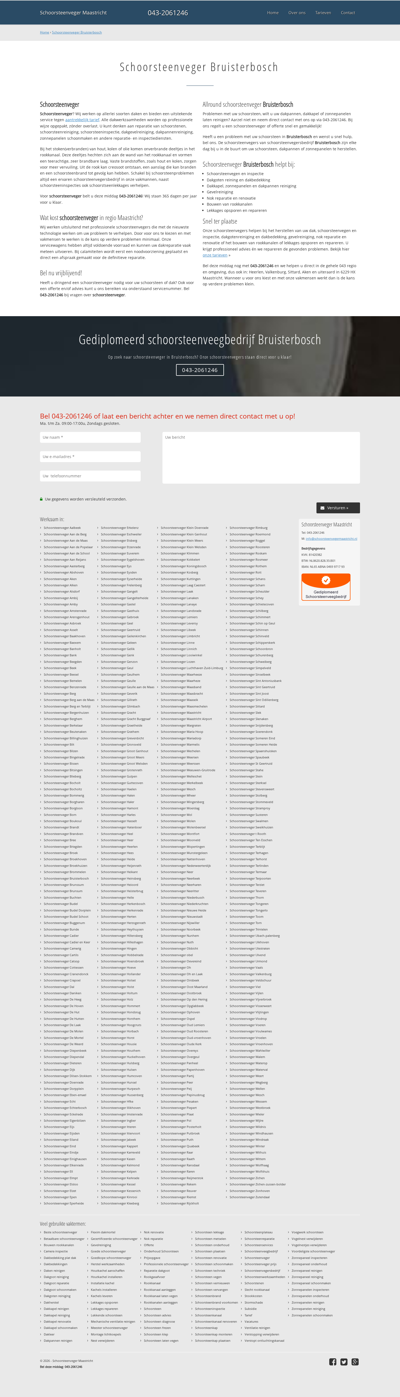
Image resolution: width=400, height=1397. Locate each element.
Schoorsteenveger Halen (118, 795)
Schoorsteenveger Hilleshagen (122, 942)
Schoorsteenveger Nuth (177, 942)
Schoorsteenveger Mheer (178, 795)
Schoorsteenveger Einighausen (65, 1159)
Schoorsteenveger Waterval (249, 1069)
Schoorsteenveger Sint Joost (249, 693)
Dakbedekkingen (55, 1264)
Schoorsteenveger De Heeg (62, 999)
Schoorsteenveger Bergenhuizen (66, 712)
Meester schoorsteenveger (109, 1328)
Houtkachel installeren (106, 1277)
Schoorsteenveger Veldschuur (250, 980)
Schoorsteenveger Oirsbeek (180, 980)
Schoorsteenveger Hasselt (119, 821)
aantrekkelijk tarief (82, 119)
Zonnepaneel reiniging (307, 1277)
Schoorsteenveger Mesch (178, 789)
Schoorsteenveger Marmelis (180, 744)
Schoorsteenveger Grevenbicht (122, 738)
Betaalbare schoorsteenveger (64, 1239)
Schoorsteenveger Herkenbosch (123, 904)
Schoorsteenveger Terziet (247, 885)
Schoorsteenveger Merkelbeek (182, 783)
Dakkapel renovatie (57, 1321)
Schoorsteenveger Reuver (178, 1191)
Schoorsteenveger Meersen (180, 757)
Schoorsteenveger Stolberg (248, 795)
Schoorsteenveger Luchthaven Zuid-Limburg (192, 668)
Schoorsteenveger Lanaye (179, 604)
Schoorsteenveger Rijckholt (180, 1203)
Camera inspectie (56, 1251)
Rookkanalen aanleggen (161, 1302)
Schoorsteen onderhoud (212, 1245)
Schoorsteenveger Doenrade (64, 1082)
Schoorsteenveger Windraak (249, 1139)
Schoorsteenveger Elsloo (61, 1184)
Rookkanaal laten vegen (161, 1296)
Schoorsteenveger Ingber (118, 1120)
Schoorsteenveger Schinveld (249, 636)
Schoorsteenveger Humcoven (121, 1076)
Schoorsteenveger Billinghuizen (66, 738)
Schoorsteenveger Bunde (61, 929)
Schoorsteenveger (257, 1258)
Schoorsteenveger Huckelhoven (123, 1057)
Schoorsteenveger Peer (177, 1082)
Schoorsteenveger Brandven (63, 834)
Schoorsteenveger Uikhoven (249, 942)
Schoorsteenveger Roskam (248, 553)
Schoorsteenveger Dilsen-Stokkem (68, 1076)
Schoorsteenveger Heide (118, 859)
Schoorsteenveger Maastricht (73, 12)
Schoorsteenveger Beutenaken (65, 732)
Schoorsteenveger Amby (61, 604)
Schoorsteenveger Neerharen (181, 885)
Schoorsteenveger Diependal (64, 1057)
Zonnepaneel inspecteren (309, 1258)
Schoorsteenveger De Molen (63, 1031)
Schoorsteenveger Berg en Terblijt (67, 706)
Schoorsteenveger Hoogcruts (121, 1025)
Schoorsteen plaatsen (210, 1251)
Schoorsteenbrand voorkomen (216, 1302)
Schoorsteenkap (206, 1328)
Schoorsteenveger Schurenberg (251, 655)
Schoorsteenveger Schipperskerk (252, 642)
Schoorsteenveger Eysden (119, 572)
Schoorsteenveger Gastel (118, 604)
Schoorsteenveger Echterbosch (65, 1108)
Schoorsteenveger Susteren (249, 815)
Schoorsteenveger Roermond (250, 534)
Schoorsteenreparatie (260, 1239)
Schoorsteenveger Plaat (177, 1114)
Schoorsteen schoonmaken (214, 1264)
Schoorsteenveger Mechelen (180, 751)
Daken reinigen (54, 1270)
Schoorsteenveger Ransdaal (180, 1165)
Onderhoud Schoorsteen (161, 1251)
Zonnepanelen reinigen (308, 1302)
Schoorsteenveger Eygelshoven (122, 559)
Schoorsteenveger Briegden (63, 846)
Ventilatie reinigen (257, 1328)
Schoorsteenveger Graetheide (121, 725)
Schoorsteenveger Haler (117, 802)
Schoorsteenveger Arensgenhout (67, 617)
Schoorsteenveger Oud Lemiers (183, 1025)
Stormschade (254, 1302)
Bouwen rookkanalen (59, 1245)
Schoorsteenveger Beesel (61, 674)
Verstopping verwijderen (262, 1334)
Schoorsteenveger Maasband (181, 687)
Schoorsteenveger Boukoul (63, 821)
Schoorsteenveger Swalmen (249, 821)
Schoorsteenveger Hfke (117, 1101)
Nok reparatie (153, 1239)
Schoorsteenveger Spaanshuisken (253, 751)
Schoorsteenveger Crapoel (62, 980)
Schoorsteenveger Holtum (119, 993)
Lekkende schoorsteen (106, 1315)
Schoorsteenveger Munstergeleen (184, 853)
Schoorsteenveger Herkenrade (122, 910)
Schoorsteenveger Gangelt (119, 591)
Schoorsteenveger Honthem (120, 1019)
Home (44, 32)
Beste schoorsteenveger (60, 1232)
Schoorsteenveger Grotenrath (121, 770)
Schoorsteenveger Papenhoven (183, 1069)
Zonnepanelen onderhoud (310, 1296)
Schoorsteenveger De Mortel (64, 1038)
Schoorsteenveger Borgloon (63, 808)
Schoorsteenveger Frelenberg (121, 585)
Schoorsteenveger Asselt (61, 630)
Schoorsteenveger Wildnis (248, 1127)
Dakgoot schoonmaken (60, 1290)
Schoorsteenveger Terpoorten (250, 878)
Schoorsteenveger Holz (117, 999)
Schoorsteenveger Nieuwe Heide (183, 910)
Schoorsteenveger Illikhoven (121, 1108)
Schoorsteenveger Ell (58, 1171)
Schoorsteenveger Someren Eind (252, 738)
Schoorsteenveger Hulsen (119, 1069)
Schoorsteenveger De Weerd (63, 1044)
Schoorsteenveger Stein (246, 776)
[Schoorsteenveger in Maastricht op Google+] (356, 1361)
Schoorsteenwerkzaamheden (265, 1277)
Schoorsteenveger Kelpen (119, 1171)
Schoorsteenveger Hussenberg (122, 1095)
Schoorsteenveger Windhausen (251, 1133)
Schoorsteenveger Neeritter (180, 891)
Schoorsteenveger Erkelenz (120, 528)
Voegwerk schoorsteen (308, 1232)
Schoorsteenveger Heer (117, 840)
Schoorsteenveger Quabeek (180, 1146)
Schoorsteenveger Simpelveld (250, 668)
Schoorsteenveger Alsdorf (62, 591)
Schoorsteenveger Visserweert (251, 1006)
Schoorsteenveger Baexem (62, 642)
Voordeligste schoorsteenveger (313, 1251)
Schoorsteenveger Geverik (119, 693)
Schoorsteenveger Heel (117, 834)
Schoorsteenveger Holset (118, 980)
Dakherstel (51, 1302)
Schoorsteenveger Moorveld (180, 840)
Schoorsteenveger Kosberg (179, 572)
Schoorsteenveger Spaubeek (249, 757)
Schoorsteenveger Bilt (59, 744)
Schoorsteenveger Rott (245, 572)
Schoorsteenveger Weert (247, 1076)
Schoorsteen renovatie (211, 1258)
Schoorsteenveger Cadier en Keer (67, 942)
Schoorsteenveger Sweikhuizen (251, 827)
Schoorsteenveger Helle (117, 897)
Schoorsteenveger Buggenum (64, 923)
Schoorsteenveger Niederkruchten (184, 904)
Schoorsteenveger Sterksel (248, 783)
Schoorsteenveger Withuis (248, 1152)
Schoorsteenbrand (208, 1296)
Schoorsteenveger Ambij (61, 598)
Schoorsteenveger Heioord (119, 885)
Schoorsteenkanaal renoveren (216, 1321)
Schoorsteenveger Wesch (247, 1095)
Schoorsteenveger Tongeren (249, 904)
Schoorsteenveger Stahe (246, 770)
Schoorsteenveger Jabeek (118, 1139)
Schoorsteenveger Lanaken (180, 598)
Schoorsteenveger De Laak (62, 1025)
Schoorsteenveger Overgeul (180, 1057)
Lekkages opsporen (104, 1302)
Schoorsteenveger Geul (117, 668)
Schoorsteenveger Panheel (179, 1063)
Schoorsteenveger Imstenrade (122, 1114)
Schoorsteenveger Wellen (247, 1089)
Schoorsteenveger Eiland (61, 1139)
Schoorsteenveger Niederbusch (182, 897)
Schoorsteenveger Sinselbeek (250, 674)
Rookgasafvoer (154, 1277)
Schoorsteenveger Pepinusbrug (183, 1095)
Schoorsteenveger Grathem (120, 732)
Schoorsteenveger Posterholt (181, 1127)
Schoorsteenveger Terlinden (249, 866)
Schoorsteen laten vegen (161, 1340)
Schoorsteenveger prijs (260, 1264)
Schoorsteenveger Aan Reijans (65, 559)
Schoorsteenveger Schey (247, 598)
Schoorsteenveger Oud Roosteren (184, 1031)
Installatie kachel (102, 1283)
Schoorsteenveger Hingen (119, 948)
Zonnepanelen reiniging (308, 1309)
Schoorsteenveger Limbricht (180, 636)
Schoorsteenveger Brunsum (63, 891)
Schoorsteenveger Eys (116, 566)
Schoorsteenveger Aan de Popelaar (68, 547)
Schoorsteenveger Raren (178, 1171)
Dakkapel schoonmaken (61, 1328)
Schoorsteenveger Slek (245, 712)
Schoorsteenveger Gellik (118, 649)
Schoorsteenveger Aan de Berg (65, 534)
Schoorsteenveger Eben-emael (65, 1095)
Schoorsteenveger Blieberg (62, 776)
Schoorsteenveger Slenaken (249, 719)
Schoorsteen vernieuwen (212, 1283)
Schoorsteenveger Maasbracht (182, 693)
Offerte (149, 1245)
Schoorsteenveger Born (60, 815)
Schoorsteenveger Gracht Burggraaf (125, 719)
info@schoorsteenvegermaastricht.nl (331, 538)
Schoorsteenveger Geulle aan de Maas (127, 687)
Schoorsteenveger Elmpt (61, 1178)
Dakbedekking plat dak (60, 1258)
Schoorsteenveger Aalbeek (62, 528)
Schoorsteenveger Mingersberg (182, 802)
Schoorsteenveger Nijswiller (180, 923)
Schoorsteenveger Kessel (118, 1184)
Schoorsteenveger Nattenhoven (183, 859)
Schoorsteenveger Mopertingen (183, 846)
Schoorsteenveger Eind (60, 1146)
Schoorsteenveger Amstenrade (65, 611)
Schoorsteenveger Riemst (178, 1197)
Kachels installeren (104, 1290)
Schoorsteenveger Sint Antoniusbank (256, 681)
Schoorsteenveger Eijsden (62, 1133)
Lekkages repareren (104, 1309)
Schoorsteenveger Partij (177, 1076)
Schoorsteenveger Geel (117, 623)
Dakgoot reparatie (56, 1283)
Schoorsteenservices (259, 1245)
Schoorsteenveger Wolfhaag (249, 1165)
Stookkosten (253, 1296)
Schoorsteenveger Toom (246, 916)
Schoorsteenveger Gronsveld (121, 744)
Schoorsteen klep (156, 1334)
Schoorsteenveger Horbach (120, 1031)
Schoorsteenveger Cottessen (64, 967)
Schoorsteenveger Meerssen (180, 763)
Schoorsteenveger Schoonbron (251, 649)
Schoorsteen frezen (157, 1328)
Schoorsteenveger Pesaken (179, 1101)
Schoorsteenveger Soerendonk (251, 732)
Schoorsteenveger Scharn (247, 585)
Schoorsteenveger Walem (247, 1057)
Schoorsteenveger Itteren (118, 1127)
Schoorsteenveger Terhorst (248, 859)
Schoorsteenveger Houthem (120, 1050)
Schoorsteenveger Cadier (61, 936)
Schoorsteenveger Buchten (62, 897)
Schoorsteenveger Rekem (178, 1184)
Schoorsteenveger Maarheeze (181, 674)
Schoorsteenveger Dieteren (63, 1063)
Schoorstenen (254, 1283)
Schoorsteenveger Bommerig (64, 795)
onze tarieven (215, 255)
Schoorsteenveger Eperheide (64, 1203)
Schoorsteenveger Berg (60, 693)
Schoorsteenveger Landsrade (181, 611)
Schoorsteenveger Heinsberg (121, 878)
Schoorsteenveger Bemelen (63, 681)
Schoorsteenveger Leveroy (179, 623)
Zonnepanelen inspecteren (310, 1290)
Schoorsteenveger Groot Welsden (124, 763)
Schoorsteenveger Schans (247, 579)
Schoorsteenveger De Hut (61, 1012)
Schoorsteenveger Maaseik (179, 700)
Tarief (248, 1315)
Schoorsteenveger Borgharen (64, 802)
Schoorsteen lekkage (209, 1232)
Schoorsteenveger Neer (177, 872)
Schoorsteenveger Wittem (248, 1159)
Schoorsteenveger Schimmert (250, 617)
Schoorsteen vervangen (211, 1290)
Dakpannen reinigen (58, 1340)
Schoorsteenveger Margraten (181, 725)
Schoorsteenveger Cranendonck (66, 974)
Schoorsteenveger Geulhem (120, 674)
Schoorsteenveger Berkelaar (63, 725)
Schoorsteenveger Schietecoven (252, 604)
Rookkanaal (152, 1283)
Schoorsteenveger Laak (177, 591)
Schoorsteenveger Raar (177, 1152)
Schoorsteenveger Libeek (178, 630)
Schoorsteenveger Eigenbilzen (65, 1120)
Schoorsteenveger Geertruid (120, 630)
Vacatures (251, 1321)
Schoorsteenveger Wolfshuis (249, 1171)
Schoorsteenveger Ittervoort (120, 1133)
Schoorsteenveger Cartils (61, 955)
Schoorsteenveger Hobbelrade (122, 955)
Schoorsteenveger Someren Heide (253, 744)
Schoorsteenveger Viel (245, 987)
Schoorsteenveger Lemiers (179, 617)
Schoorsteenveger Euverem (120, 553)
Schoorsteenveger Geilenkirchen (123, 636)
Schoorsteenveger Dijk (59, 1069)
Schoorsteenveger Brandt (61, 827)
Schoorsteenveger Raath (178, 1159)
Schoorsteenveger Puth (177, 1139)
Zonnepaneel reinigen (307, 1270)
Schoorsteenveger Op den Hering (184, 999)
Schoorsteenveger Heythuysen (122, 929)
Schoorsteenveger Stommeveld (251, 802)
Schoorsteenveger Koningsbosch (184, 566)
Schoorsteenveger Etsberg (119, 540)
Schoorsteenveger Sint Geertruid (252, 687)
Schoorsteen (152, 1309)
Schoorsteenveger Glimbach (120, 706)
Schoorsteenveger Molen (178, 821)
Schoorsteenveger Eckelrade (63, 1114)
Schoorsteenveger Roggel (247, 540)
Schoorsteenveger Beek (60, 668)
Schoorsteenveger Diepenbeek (65, 1050)
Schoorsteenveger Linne (178, 642)
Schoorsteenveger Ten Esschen (251, 840)
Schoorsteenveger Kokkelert (180, 559)
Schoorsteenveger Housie (119, 1044)
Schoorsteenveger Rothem (248, 566)
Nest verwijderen (103, 1340)
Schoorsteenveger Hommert (120, 1006)
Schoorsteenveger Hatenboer (121, 827)
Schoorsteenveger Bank (60, 655)
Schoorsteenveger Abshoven (64, 572)
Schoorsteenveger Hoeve (118, 967)
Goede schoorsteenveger (108, 1251)
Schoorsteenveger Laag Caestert (183, 585)
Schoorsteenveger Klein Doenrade (184, 528)
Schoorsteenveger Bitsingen (63, 770)
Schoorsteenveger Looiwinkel (181, 655)
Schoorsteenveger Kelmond (120, 1165)
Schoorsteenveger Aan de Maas (66, 540)
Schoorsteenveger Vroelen (248, 1038)
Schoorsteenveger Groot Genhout (124, 751)
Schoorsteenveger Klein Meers (182, 540)
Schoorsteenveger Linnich (179, 649)
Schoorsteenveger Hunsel (119, 1082)
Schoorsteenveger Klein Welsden (184, 547)
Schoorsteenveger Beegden (63, 662)
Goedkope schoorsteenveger (111, 1258)
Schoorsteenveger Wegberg (249, 1082)
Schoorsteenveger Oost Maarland (184, 987)
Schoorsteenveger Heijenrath (121, 866)
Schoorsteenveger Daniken (62, 993)
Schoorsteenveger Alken (61, 585)
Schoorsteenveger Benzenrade (65, 687)
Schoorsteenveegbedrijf (261, 1251)
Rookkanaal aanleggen (160, 1290)
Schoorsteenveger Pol (176, 1120)
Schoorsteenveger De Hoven (64, 1006)
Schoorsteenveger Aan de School (67, 553)
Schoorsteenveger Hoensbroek (122, 961)
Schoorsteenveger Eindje (61, 1152)
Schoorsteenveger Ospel (178, 1019)
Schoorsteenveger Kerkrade (120, 1178)
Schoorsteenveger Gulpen (119, 776)
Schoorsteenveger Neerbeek (180, 878)
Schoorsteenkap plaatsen (212, 1340)
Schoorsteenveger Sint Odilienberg (254, 700)
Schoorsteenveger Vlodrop (248, 1019)
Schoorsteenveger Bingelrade (64, 757)
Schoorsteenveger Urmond (248, 961)
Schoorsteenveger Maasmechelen (184, 706)
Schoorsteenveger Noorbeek (181, 929)
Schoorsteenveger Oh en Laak (182, 974)
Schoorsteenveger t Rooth (248, 834)
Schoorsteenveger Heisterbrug (122, 891)
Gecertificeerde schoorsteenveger (114, 1239)
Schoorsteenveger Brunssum (64, 885)
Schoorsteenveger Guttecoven (122, 783)
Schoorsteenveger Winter (247, 1146)
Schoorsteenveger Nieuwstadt (182, 916)
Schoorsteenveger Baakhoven (64, 636)
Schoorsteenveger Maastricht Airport (186, 719)
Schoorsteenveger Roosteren (250, 547)
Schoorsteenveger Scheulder (249, 591)
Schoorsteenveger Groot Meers (122, 757)
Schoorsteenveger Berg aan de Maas (69, 700)
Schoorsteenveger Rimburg (248, 528)
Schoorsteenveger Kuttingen (181, 579)
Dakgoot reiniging (56, 1277)
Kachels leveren (102, 1296)
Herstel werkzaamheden (108, 1264)
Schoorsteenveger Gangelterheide (124, 598)
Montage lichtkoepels (106, 1334)
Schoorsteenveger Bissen (61, 763)
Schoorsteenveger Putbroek (180, 1133)
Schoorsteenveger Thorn (247, 897)
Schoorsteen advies (157, 1315)
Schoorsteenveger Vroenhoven (251, 1044)
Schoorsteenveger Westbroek (250, 1108)
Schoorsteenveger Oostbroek (181, 993)
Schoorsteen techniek (210, 1270)
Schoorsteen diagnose (159, 1321)
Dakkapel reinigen (56, 1309)
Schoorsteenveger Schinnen (249, 630)
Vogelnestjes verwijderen (309, 1245)
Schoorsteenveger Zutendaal (250, 1197)
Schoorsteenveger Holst (117, 987)
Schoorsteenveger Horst (117, 1038)
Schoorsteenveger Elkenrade (64, 1165)
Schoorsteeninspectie (210, 1309)
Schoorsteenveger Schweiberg (251, 662)
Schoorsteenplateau (259, 1232)
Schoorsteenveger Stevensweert (252, 789)
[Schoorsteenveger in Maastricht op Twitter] (344, 1361)
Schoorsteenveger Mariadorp (181, 738)
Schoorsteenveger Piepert (179, 1108)
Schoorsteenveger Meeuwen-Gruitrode (188, 770)
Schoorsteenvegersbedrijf (262, 1270)
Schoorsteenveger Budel (61, 904)
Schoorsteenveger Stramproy (250, 808)
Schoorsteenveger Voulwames (251, 1031)
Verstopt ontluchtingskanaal (264, 1340)
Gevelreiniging (101, 1245)
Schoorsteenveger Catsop (61, 961)
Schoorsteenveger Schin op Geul (252, 623)
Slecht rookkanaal (257, 1290)
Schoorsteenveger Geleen (119, 642)
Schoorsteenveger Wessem (248, 1101)
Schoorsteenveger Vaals (246, 967)
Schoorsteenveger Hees (117, 853)
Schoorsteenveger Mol (176, 815)
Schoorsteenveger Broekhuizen (65, 866)
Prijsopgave (152, 1258)
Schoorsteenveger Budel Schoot (66, 916)
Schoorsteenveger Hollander (121, 974)
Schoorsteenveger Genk (117, 655)
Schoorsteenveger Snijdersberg (251, 725)
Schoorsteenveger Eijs (59, 1127)
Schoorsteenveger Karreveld (120, 1152)
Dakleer (49, 1334)
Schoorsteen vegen (208, 1277)
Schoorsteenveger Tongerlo (249, 910)
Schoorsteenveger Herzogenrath (123, 923)
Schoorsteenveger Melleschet (181, 776)
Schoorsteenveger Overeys (179, 1050)
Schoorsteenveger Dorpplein (64, 1089)
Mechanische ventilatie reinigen (113, 1321)
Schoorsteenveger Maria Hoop (182, 732)
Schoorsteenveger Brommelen (65, 872)
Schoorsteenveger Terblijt (247, 846)
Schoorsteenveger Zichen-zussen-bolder (258, 1184)
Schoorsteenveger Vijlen (246, 993)
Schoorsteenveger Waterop (248, 1063)
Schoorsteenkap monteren (213, 1334)
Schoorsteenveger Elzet (60, 1191)
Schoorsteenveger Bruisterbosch (77, 32)
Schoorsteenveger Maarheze (180, 681)
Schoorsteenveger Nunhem (180, 936)
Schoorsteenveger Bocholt (62, 783)
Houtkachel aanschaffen (108, 1270)
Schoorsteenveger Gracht (118, 712)
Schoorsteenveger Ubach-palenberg (255, 936)
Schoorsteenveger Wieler (247, 1114)
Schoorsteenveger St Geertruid (251, 763)
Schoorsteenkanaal (208, 1315)
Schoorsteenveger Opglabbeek (182, 1006)
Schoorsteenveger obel (177, 955)
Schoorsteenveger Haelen (119, 789)
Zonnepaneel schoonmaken (311, 1283)
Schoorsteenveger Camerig (62, 948)
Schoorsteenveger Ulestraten (250, 948)
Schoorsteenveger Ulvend (248, 955)
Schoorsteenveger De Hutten (64, 1019)
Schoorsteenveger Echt (60, 1101)
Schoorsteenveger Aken (60, 579)
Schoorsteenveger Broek (61, 853)
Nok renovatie (154, 1232)
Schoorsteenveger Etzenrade (121, 547)
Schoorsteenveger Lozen (178, 662)
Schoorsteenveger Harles (118, 815)
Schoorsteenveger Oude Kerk (181, 1044)
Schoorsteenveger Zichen (247, 1178)
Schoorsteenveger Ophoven (180, 1012)
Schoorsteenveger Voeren (248, 1025)
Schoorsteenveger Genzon (119, 662)
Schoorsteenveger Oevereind (181, 961)
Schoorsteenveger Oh (176, 967)
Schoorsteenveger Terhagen (249, 853)
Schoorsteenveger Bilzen (61, 751)
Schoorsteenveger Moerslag (180, 808)
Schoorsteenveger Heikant (119, 872)
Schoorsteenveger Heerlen (119, 846)
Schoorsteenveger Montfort (180, 834)
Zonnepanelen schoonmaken (312, 1315)
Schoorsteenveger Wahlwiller (250, 1050)
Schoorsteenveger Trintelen (249, 929)
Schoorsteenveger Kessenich (121, 1191)
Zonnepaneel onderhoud (309, 1264)
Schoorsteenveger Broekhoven (65, 859)
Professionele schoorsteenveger (166, 1264)
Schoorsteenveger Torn (246, 923)
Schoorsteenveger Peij (176, 1089)
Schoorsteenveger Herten (118, 916)
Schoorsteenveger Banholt (62, 649)
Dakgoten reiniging (57, 1296)
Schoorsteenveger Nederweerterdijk (186, 866)
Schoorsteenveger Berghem (63, 719)
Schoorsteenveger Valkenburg (251, 974)
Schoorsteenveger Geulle (118, 681)
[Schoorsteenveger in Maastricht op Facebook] (333, 1361)
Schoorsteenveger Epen (60, 1197)
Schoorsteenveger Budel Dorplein (67, 910)
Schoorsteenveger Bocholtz (63, 789)
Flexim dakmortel (103, 1232)
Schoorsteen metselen (210, 1239)
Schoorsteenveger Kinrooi (119, 1197)
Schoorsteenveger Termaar (248, 872)
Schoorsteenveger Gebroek (120, 617)
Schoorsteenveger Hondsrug (121, 1012)
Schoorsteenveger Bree (60, 840)
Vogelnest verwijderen (307, 1239)
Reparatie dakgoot (157, 1270)
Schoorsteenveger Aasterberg (64, 566)
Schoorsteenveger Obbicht (179, 948)
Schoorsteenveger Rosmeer (249, 559)
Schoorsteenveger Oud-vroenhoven (186, 1038)
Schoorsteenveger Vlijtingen (249, 1012)
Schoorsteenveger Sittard (247, 706)
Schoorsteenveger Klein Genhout (184, 534)
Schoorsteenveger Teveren (248, 891)
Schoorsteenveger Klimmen (180, 553)
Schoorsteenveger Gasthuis (120, 611)
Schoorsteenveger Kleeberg (120, 1203)
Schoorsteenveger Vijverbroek (251, 999)
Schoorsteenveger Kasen (118, 1159)
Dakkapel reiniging (57, 1315)
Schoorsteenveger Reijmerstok (182, 1178)
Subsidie (251, 1309)
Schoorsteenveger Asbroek (62, 623)
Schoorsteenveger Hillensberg (122, 936)
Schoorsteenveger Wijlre (246, 1120)
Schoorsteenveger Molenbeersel (183, 827)
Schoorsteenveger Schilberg (249, 611)
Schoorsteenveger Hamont (119, 808)
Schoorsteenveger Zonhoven (250, 1191)
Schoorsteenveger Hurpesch (120, 1089)
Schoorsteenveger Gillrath (119, 700)
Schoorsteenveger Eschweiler (121, 534)
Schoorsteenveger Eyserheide (121, 579)
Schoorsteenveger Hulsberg (120, 1063)
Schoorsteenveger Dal (59, 987)
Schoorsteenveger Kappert (119, 1146)
